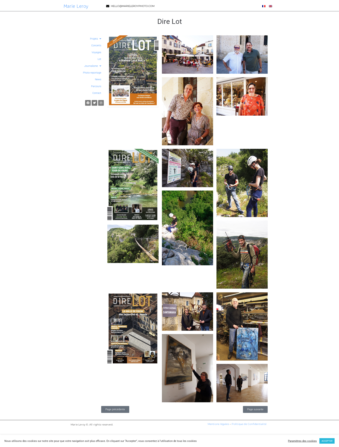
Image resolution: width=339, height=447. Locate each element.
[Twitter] (94, 103)
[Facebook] (88, 103)
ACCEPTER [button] (327, 441)
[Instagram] (101, 103)
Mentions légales (218, 424)
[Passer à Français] (263, 6)
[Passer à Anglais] (270, 6)
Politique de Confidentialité (249, 424)
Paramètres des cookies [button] (302, 441)
